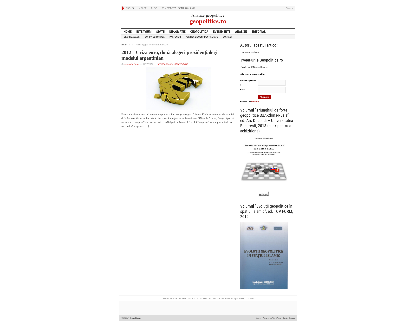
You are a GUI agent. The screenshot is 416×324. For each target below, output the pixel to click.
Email (242, 89)
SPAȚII (160, 32)
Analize (241, 32)
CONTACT (227, 37)
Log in (258, 318)
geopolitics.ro (208, 20)
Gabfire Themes (288, 318)
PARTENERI (175, 37)
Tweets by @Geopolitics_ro (254, 66)
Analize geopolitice (208, 15)
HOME (128, 32)
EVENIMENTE (221, 32)
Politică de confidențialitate (202, 37)
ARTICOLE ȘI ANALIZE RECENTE (172, 64)
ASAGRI (143, 8)
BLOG (154, 8)
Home (124, 44)
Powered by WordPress (272, 318)
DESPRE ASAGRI (132, 37)
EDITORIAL (259, 32)
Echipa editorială (155, 37)
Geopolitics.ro (134, 318)
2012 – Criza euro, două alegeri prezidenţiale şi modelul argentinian (169, 55)
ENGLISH (130, 8)
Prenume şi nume (248, 81)
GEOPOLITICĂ (199, 32)
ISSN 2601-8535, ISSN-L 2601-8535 (178, 8)
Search (289, 8)
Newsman (255, 101)
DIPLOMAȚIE (177, 32)
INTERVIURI (143, 32)
